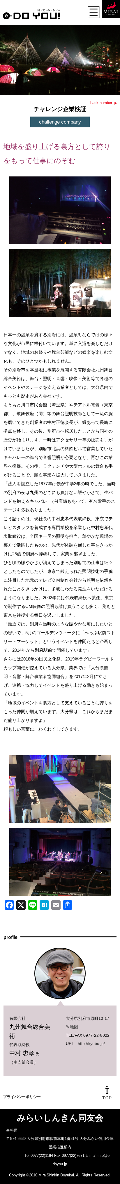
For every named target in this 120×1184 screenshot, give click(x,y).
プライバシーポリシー (22, 1097)
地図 (74, 1026)
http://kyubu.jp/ (91, 1043)
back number (101, 102)
